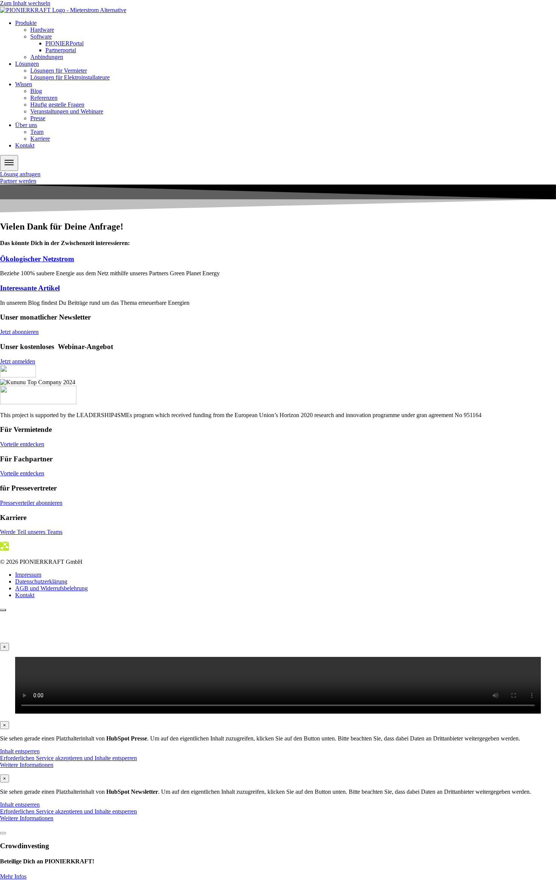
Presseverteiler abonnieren (31, 503)
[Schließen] (3, 833)
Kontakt (24, 145)
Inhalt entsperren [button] (20, 751)
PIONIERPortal (64, 43)
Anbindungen (46, 57)
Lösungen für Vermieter (58, 70)
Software (41, 36)
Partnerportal (60, 50)
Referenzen (43, 98)
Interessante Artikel (30, 288)
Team (36, 132)
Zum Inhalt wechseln (25, 3)
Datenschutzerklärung (41, 581)
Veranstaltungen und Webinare (66, 111)
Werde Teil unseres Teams (31, 532)
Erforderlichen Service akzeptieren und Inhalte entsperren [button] (68, 758)
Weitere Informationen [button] (26, 765)
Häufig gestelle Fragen (57, 104)
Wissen (23, 84)
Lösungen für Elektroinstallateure (70, 77)
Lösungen (27, 64)
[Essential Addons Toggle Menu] (9, 163)
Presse (37, 118)
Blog (36, 91)
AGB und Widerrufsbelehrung (51, 588)
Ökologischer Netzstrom (37, 259)
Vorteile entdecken (22, 444)
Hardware (42, 29)
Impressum (28, 574)
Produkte (26, 23)
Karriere (40, 138)
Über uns (26, 125)
